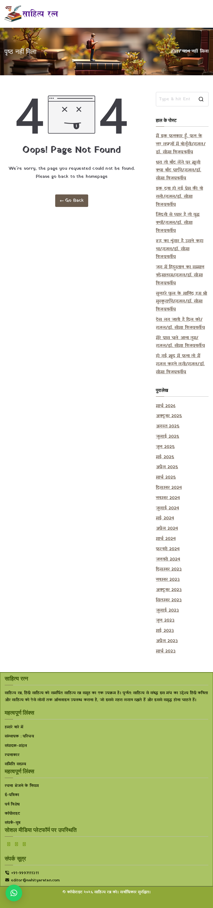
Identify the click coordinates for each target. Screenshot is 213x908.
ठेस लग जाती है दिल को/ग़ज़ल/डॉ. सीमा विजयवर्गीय (180, 323)
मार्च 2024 (166, 539)
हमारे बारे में (14, 727)
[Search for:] (182, 99)
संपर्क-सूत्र (12, 823)
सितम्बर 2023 (169, 600)
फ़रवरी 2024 (167, 549)
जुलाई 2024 (167, 508)
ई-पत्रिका (12, 795)
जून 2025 (165, 447)
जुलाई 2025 (167, 436)
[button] (14, 893)
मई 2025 (165, 457)
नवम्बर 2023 (168, 579)
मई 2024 (165, 518)
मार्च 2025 (166, 477)
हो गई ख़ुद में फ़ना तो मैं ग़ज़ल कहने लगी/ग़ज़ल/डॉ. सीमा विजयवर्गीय (180, 364)
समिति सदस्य (15, 764)
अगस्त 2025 (167, 426)
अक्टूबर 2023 (169, 590)
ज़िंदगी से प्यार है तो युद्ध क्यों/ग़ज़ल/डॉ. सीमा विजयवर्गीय (178, 222)
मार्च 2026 (166, 406)
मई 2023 (165, 630)
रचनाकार (12, 755)
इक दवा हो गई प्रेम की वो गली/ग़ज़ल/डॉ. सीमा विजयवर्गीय (179, 196)
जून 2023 (165, 620)
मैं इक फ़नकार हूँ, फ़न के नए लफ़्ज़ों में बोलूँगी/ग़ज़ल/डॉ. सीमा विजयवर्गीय (181, 144)
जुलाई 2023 (167, 610)
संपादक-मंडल (16, 746)
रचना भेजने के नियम (22, 786)
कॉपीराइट (12, 814)
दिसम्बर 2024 (169, 487)
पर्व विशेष (12, 804)
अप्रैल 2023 (167, 641)
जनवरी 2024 (168, 559)
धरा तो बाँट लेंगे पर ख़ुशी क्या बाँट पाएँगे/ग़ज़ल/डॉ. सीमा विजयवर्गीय (178, 170)
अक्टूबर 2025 (169, 416)
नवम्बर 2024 (168, 498)
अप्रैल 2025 (167, 467)
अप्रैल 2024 (167, 528)
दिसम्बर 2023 (169, 569)
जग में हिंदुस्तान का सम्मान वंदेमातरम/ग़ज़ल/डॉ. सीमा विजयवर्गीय (180, 275)
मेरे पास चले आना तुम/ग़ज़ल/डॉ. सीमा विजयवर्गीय (180, 342)
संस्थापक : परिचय (19, 736)
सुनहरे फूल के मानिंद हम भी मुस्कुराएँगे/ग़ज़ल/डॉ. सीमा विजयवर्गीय (181, 301)
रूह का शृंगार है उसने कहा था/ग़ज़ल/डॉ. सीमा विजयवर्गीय (179, 249)
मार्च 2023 (166, 651)
